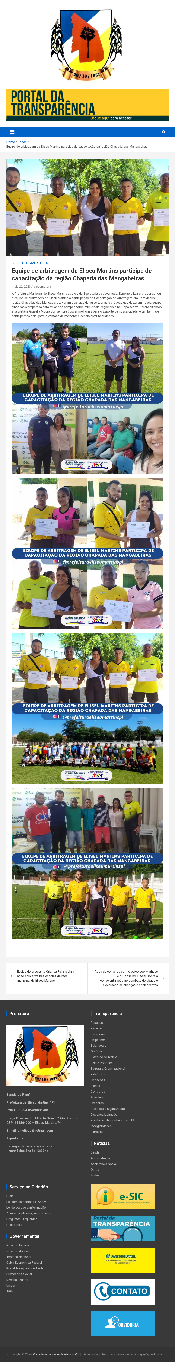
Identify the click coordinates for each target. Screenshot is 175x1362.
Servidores (98, 1034)
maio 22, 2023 (21, 286)
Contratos (98, 1092)
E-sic (9, 1196)
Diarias (95, 1086)
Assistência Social (104, 1164)
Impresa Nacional (18, 1257)
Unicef (10, 1286)
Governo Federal (17, 1245)
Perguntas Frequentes (21, 1219)
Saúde (95, 1152)
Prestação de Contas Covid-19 (112, 1120)
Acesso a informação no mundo (29, 1213)
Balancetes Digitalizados (108, 1109)
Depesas (97, 1023)
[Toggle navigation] (12, 132)
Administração (101, 1158)
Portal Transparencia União (25, 1268)
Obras (95, 1170)
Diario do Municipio (104, 1057)
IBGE (9, 1291)
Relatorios (98, 1074)
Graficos (97, 1051)
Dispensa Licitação (104, 1114)
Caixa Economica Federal (24, 1263)
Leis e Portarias (102, 1063)
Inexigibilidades (101, 1126)
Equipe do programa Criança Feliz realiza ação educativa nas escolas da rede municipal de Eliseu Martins (45, 976)
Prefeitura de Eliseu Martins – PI (56, 1354)
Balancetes (98, 1046)
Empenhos (98, 1040)
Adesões (97, 1097)
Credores (97, 1103)
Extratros (97, 1132)
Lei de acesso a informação (26, 1207)
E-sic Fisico (14, 1225)
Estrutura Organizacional (108, 1069)
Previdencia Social (19, 1274)
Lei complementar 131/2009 (26, 1202)
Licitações (98, 1080)
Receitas (97, 1028)
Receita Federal (17, 1280)
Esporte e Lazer (25, 263)
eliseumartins (42, 286)
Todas (44, 263)
